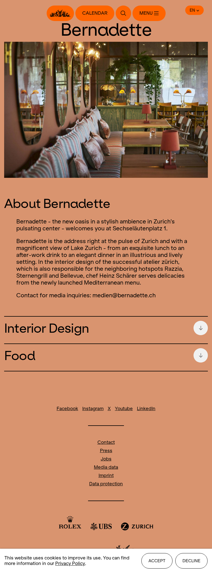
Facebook (67, 408)
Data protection (106, 483)
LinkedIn (146, 408)
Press (106, 450)
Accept (157, 560)
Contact (106, 442)
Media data (106, 467)
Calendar (94, 13)
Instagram (93, 408)
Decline (191, 560)
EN (192, 10)
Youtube (124, 408)
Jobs (106, 459)
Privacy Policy (70, 563)
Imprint (106, 475)
